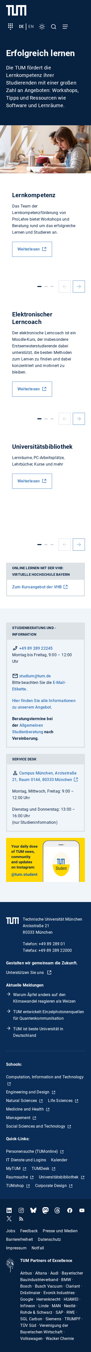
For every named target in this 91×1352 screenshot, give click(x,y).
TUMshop (15, 1185)
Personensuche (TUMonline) (32, 1151)
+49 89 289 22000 (55, 950)
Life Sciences (61, 1100)
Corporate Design (51, 1185)
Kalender (59, 1160)
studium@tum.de (34, 676)
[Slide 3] (52, 286)
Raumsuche (17, 1177)
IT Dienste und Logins (26, 1160)
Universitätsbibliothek (59, 1177)
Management (18, 1117)
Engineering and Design (28, 1092)
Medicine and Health (25, 1109)
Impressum (16, 1248)
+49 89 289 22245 (36, 648)
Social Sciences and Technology (36, 1126)
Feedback (29, 1230)
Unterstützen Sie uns (25, 972)
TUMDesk (41, 1168)
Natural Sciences (22, 1100)
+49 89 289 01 (52, 943)
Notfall (38, 1248)
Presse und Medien (60, 1230)
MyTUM (13, 1168)
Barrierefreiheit (19, 1239)
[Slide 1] (39, 286)
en (30, 26)
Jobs (10, 1230)
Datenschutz (49, 1239)
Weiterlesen (29, 249)
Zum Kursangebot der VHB (37, 587)
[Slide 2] (46, 286)
